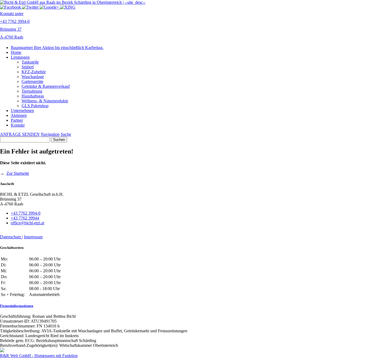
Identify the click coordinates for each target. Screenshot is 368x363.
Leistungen (20, 57)
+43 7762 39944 (25, 218)
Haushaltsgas (33, 96)
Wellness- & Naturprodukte (45, 101)
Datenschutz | (11, 237)
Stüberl (28, 67)
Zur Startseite (17, 173)
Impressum (33, 237)
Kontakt (18, 125)
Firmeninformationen (16, 306)
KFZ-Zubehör (34, 71)
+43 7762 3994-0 (25, 213)
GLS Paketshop (35, 105)
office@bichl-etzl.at (27, 223)
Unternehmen (22, 110)
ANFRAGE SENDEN (20, 134)
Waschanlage (33, 76)
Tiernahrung (32, 91)
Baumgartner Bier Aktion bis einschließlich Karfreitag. (57, 47)
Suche (66, 134)
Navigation (50, 134)
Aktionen (19, 115)
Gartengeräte (32, 81)
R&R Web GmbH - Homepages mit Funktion (39, 355)
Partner (17, 120)
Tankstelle (30, 62)
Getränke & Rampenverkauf (46, 86)
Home (16, 52)
